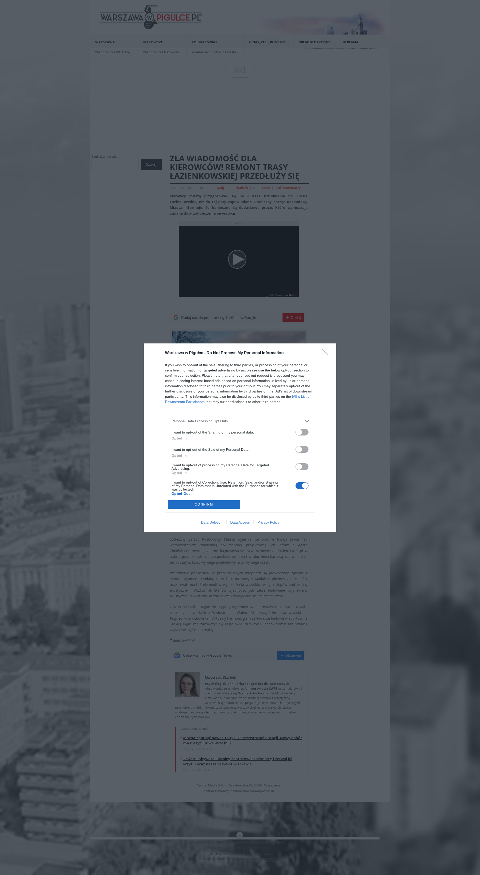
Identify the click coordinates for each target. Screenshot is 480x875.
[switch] (302, 432)
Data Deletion (211, 522)
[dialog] (240, 437)
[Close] (326, 353)
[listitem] (240, 421)
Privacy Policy (268, 522)
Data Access (240, 522)
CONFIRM (204, 504)
